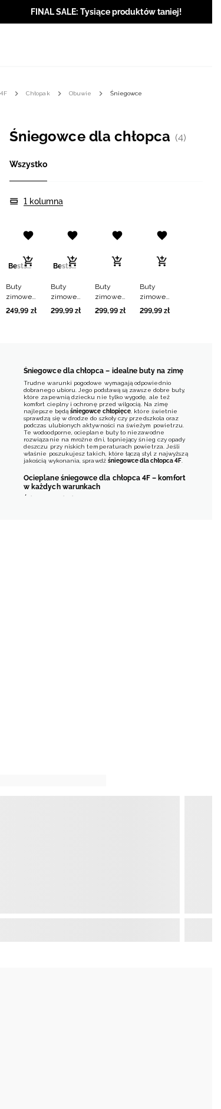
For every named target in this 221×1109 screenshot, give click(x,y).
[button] (21, 268)
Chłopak (38, 93)
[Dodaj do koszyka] (28, 261)
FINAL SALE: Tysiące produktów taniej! (106, 11)
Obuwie (80, 93)
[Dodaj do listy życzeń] (28, 235)
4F (3, 93)
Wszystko (28, 164)
